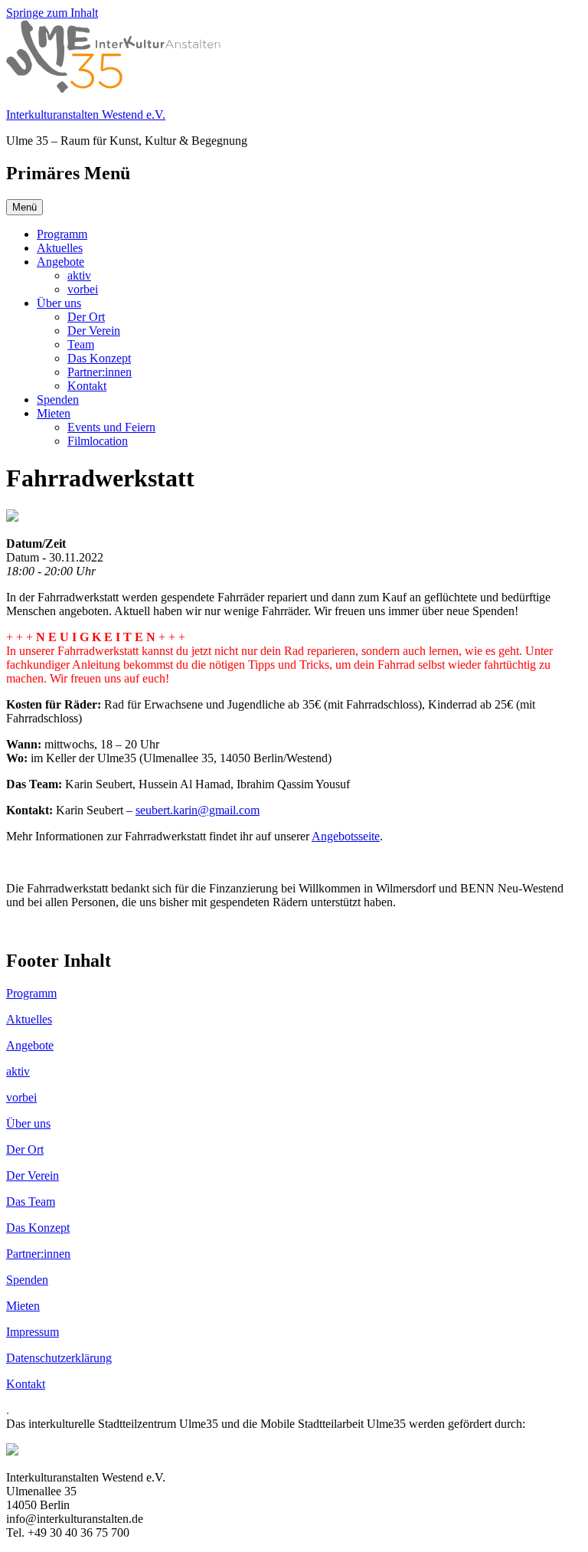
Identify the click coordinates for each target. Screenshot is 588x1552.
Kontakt (86, 385)
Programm (62, 234)
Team (80, 344)
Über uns (59, 302)
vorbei (82, 289)
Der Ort (86, 316)
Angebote (60, 261)
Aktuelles (60, 247)
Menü (24, 207)
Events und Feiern (111, 427)
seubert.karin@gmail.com (198, 810)
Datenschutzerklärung (59, 1357)
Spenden (58, 399)
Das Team (30, 1201)
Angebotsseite (346, 836)
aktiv (79, 275)
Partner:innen (99, 371)
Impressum (32, 1331)
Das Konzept (99, 358)
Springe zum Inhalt (52, 12)
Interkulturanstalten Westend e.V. (85, 114)
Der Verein (93, 330)
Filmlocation (97, 440)
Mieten (53, 413)
